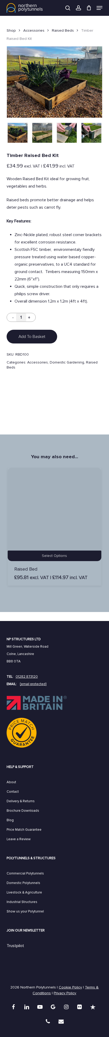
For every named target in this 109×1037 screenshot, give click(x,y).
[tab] (54, 411)
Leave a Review (19, 839)
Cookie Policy (70, 987)
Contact (13, 792)
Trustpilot (15, 945)
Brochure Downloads (23, 811)
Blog (10, 820)
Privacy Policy (65, 993)
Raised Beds (63, 30)
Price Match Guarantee (24, 830)
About (11, 782)
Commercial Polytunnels (25, 873)
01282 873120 (27, 677)
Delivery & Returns (21, 801)
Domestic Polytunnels (23, 883)
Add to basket (32, 336)
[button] (99, 8)
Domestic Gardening (67, 362)
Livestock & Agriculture (24, 892)
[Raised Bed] (54, 514)
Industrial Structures (22, 902)
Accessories (33, 30)
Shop (11, 30)
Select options (54, 555)
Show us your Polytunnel (25, 911)
